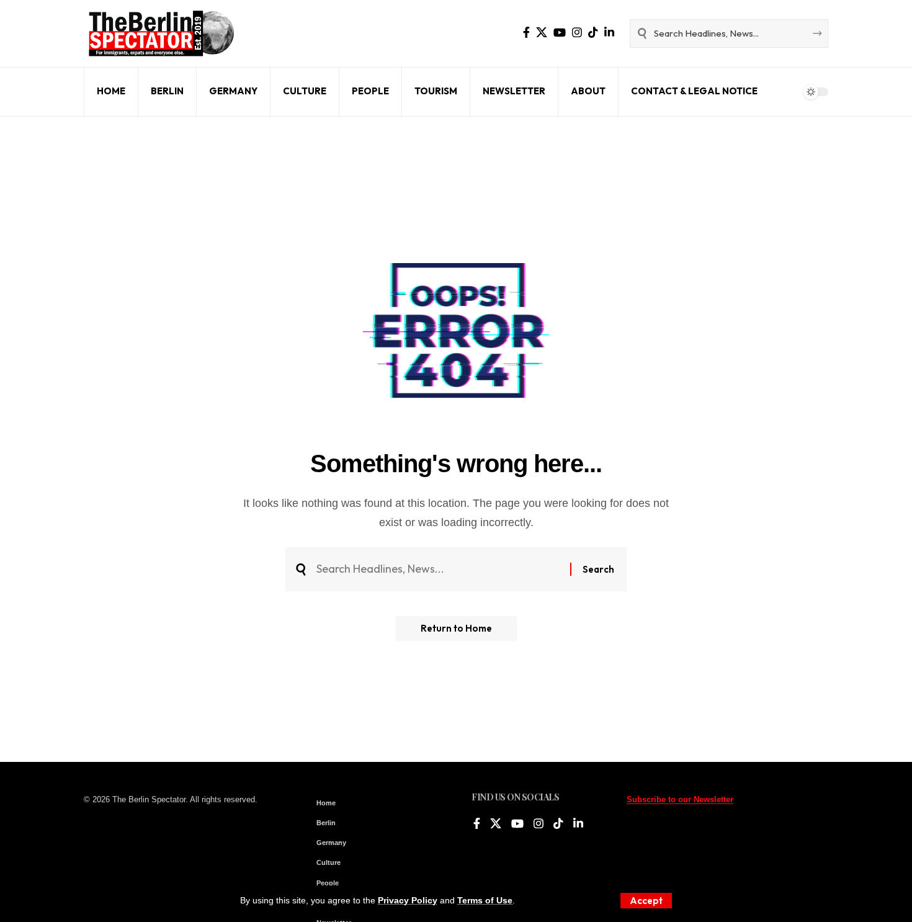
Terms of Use (484, 900)
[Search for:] (438, 569)
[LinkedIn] (609, 32)
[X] (541, 32)
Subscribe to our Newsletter (680, 799)
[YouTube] (559, 32)
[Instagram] (577, 32)
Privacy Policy (407, 900)
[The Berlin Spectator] (161, 33)
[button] (646, 900)
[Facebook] (526, 32)
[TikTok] (593, 32)
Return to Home (456, 628)
